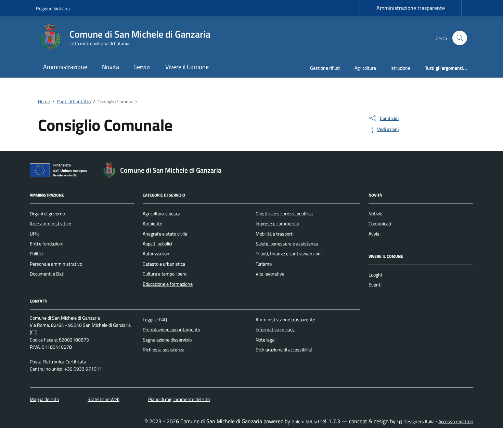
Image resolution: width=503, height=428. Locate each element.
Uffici (35, 234)
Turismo (264, 264)
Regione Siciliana (53, 8)
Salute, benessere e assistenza (287, 244)
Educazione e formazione (168, 284)
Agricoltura (365, 67)
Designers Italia (418, 421)
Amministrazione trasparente (410, 8)
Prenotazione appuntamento (171, 329)
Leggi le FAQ (155, 319)
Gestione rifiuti (325, 67)
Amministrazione (65, 66)
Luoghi (375, 275)
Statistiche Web (103, 399)
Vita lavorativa (270, 274)
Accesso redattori (455, 421)
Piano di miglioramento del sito (179, 399)
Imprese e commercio (277, 223)
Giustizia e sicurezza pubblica (284, 213)
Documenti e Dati (47, 274)
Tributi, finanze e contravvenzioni (289, 253)
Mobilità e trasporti (275, 234)
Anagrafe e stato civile (165, 234)
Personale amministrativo (56, 264)
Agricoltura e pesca (161, 213)
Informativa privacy (275, 329)
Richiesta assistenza (163, 349)
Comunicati (380, 223)
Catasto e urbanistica (164, 264)
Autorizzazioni (156, 253)
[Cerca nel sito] (459, 38)
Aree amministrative (50, 223)
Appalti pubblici (157, 244)
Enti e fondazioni (46, 244)
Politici (36, 253)
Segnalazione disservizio (167, 340)
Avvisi (375, 234)
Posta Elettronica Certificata (58, 361)
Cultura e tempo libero (164, 274)
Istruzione (400, 67)
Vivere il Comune (187, 66)
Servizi (142, 66)
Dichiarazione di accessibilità (284, 349)
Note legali (266, 340)
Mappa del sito (44, 399)
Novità (110, 66)
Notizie (375, 213)
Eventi (375, 285)
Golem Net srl (305, 421)
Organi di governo (47, 213)
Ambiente (152, 223)
